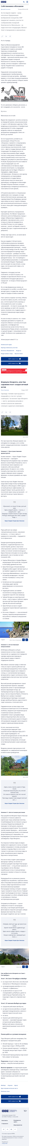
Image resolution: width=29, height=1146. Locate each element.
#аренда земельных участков (9, 347)
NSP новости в (13, 359)
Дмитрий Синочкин (5, 9)
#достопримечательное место (9, 1088)
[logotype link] (5, 2)
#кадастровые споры (7, 353)
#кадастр (18, 350)
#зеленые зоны (5, 1091)
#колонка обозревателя (7, 350)
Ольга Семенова (5, 390)
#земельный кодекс (6, 344)
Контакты (5, 1120)
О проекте (5, 1123)
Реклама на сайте (17, 1121)
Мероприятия (18, 1125)
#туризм (10, 1085)
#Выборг (3, 1085)
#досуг (16, 1085)
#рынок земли (19, 353)
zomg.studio (4, 1143)
